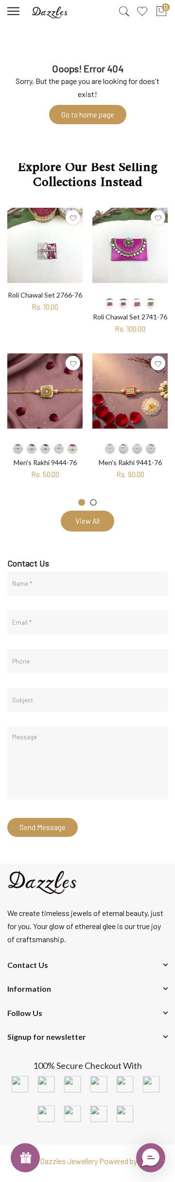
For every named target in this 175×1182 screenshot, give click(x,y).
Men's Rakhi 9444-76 (45, 462)
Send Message (42, 827)
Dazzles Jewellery (69, 1160)
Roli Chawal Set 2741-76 (130, 317)
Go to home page (87, 114)
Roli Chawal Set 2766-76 (45, 295)
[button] (150, 1157)
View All (87, 520)
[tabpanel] (45, 346)
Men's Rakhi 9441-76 (130, 462)
